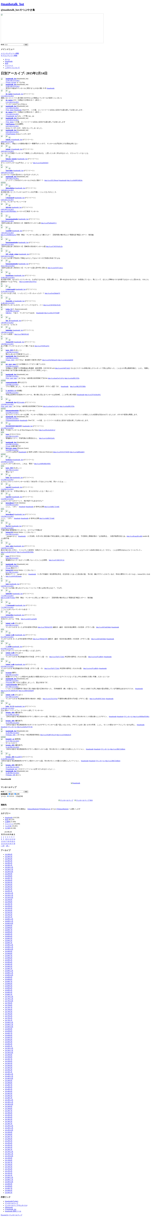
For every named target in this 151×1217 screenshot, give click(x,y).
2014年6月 (8, 1087)
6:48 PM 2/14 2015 (7, 586)
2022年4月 (8, 884)
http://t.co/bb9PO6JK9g (74, 180)
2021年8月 (8, 902)
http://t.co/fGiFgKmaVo (50, 360)
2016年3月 (8, 1042)
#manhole (22, 507)
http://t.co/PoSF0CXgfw (97, 699)
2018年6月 (8, 984)
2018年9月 (8, 977)
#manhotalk (9, 61)
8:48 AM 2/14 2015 (7, 256)
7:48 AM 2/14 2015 (7, 221)
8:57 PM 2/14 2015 (12, 687)
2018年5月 (8, 986)
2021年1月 (8, 917)
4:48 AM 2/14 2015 (7, 141)
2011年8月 (8, 1160)
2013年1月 (8, 1124)
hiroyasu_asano (11, 448)
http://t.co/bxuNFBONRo (25, 552)
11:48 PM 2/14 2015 (12, 773)
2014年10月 (9, 1078)
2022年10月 (9, 872)
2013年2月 (8, 1121)
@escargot (9, 682)
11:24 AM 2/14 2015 (7, 291)
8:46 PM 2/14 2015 (12, 675)
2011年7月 (8, 1162)
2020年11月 (9, 921)
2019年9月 (8, 951)
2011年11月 (9, 1154)
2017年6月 (8, 1009)
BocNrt (8, 526)
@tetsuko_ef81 (11, 735)
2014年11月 (9, 1076)
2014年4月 (8, 1091)
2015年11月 (9, 1050)
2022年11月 (9, 869)
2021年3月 (8, 912)
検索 (2, 44)
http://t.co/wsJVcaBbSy (96, 657)
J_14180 (9, 646)
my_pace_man (11, 364)
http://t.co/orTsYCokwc (55, 268)
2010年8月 (8, 1186)
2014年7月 (8, 1085)
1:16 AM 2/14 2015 (12, 114)
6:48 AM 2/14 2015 (7, 200)
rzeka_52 (9, 309)
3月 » (7, 846)
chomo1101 (10, 342)
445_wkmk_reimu (12, 254)
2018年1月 (8, 994)
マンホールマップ (11, 1203)
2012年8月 (8, 1134)
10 (6, 839)
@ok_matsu (10, 110)
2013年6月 (8, 1113)
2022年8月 (8, 876)
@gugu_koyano (11, 82)
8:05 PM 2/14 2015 (12, 625)
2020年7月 (8, 930)
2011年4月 (8, 1169)
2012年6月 (8, 1139)
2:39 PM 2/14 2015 (12, 384)
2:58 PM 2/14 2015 (12, 393)
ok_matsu (9, 94)
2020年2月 (8, 940)
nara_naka (9, 546)
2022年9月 (8, 874)
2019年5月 (8, 960)
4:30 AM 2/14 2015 (12, 132)
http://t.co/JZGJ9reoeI (51, 180)
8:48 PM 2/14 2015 (12, 680)
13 (12, 839)
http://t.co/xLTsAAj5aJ (50, 699)
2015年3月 (8, 1068)
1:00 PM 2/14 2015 (7, 323)
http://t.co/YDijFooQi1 (42, 346)
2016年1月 (8, 1046)
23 (4, 843)
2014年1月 (8, 1098)
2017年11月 (9, 999)
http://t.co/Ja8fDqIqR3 (77, 452)
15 (2, 841)
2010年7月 (8, 1188)
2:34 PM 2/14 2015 (12, 366)
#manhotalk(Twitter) (11, 1201)
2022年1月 (8, 891)
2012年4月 (8, 1143)
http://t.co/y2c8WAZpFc (47, 438)
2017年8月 (8, 1005)
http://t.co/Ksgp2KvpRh (134, 536)
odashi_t (9, 139)
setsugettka (9, 615)
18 (8, 841)
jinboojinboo (10, 188)
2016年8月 (8, 1031)
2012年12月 (9, 1126)
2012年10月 (9, 1130)
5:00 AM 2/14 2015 (12, 178)
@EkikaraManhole (62, 809)
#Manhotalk (9, 1207)
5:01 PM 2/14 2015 (12, 470)
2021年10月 (9, 897)
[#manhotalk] (75, 783)
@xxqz (8, 446)
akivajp (8, 207)
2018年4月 (8, 988)
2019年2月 (8, 966)
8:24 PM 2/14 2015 (7, 648)
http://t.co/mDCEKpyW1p (27, 281)
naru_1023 (9, 350)
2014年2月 (8, 1096)
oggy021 (9, 487)
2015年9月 (8, 1055)
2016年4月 (8, 1040)
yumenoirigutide (11, 382)
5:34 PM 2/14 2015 (12, 505)
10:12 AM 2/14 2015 (7, 266)
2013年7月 (8, 1111)
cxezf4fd (9, 231)
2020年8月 (8, 928)
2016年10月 (9, 1027)
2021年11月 (9, 895)
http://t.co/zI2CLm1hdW (29, 619)
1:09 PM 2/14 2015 (12, 358)
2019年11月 (9, 947)
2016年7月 (8, 1033)
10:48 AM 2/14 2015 (7, 277)
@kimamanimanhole (12, 420)
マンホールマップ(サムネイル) (16, 1205)
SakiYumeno (10, 124)
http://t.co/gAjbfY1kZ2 (62, 368)
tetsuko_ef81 (10, 712)
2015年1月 (8, 1072)
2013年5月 (8, 1115)
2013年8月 (8, 1109)
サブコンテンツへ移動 (9, 55)
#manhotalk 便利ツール (13, 1211)
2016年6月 (8, 1035)
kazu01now (10, 275)
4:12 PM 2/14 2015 (7, 428)
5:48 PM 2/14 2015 (7, 548)
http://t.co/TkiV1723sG (56, 657)
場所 (12, 794)
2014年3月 (8, 1093)
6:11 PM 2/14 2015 (12, 572)
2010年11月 (9, 1180)
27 (12, 843)
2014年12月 (9, 1074)
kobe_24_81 (10, 706)
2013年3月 (8, 1119)
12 (10, 839)
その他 (7, 828)
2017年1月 (8, 1020)
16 (4, 841)
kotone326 (9, 532)
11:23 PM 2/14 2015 (12, 714)
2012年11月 (9, 1128)
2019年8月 (8, 953)
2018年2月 (8, 992)
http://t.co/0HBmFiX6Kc (141, 716)
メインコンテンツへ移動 (10, 53)
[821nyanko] (7, 400)
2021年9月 (8, 900)
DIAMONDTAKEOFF (14, 426)
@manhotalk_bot (11, 116)
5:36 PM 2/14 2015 (7, 516)
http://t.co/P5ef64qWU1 (49, 223)
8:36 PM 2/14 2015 (7, 666)
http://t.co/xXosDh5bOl (40, 163)
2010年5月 (8, 1193)
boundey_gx (10, 739)
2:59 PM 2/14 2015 (7, 404)
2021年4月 (8, 910)
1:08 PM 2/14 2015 (12, 352)
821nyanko (21, 402)
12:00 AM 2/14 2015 (12, 80)
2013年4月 (8, 1117)
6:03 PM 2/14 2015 (12, 566)
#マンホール (128, 716)
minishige (9, 330)
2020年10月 (9, 923)
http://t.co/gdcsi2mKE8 (65, 360)
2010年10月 (9, 1182)
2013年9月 (8, 1106)
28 (14, 843)
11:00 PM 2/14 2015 (7, 708)
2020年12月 (9, 919)
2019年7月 (8, 956)
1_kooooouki (10, 605)
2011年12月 (9, 1152)
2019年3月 (8, 964)
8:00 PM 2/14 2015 (7, 617)
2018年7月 (8, 981)
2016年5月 (8, 1037)
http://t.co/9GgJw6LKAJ (47, 430)
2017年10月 (9, 1001)
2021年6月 (8, 906)
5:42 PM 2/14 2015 (12, 534)
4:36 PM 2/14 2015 (7, 462)
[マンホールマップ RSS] (83, 800)
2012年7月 (8, 1137)
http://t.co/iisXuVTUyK (25, 727)
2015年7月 (8, 1059)
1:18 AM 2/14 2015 (12, 120)
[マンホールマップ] (65, 800)
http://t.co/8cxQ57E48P (51, 313)
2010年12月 (9, 1177)
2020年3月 (8, 938)
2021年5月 (8, 908)
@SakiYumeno (11, 134)
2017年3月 (8, 1016)
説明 (17, 794)
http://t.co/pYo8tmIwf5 (63, 735)
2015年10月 (9, 1053)
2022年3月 (8, 887)
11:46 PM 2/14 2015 (12, 767)
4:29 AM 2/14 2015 (12, 126)
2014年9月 (8, 1081)
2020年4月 (8, 936)
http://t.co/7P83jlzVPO (45, 627)
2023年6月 (8, 854)
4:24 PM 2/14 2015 (12, 444)
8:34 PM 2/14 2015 (12, 655)
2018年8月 (8, 979)
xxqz (7, 434)
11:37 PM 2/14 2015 (12, 741)
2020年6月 (8, 932)
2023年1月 (8, 865)
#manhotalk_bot (12, 4)
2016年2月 (8, 1044)
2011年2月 (8, 1173)
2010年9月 (8, 1184)
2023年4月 (8, 859)
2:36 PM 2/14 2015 (12, 376)
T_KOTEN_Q (11, 391)
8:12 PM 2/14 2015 (7, 637)
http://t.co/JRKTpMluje (117, 749)
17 (6, 841)
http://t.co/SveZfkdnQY (52, 293)
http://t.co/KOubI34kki (103, 627)
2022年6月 (8, 880)
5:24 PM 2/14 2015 (7, 489)
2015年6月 (8, 1061)
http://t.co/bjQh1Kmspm (13, 576)
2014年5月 (8, 1089)
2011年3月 (8, 1171)
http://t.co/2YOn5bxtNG (93, 395)
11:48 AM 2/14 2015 (7, 303)
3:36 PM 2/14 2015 (12, 418)
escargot (9, 672)
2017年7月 (8, 1007)
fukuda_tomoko (11, 159)
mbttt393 (9, 593)
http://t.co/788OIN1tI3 (21, 334)
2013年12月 (9, 1100)
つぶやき (8, 826)
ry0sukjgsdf (10, 198)
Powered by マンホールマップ (11, 1215)
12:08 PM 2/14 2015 (12, 311)
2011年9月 (8, 1158)
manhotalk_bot (11, 78)
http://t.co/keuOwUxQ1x (56, 378)
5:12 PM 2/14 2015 (7, 479)
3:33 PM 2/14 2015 (12, 412)
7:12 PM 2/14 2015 (7, 596)
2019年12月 (9, 945)
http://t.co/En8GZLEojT (9, 552)
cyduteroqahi (10, 289)
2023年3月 (8, 861)
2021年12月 (9, 893)
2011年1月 (8, 1175)
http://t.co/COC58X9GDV (9, 691)
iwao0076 (18, 757)
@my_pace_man (11, 378)
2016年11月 (9, 1025)
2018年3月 (8, 990)
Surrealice (9, 170)
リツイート (9, 65)
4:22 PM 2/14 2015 (12, 436)
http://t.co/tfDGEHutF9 (26, 691)
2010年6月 (8, 1190)
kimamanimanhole (12, 410)
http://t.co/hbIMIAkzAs (8, 235)
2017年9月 (8, 1003)
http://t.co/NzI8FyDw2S (48, 735)
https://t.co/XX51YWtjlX (61, 452)
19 (10, 841)
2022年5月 (8, 882)
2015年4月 (8, 1065)
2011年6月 (8, 1165)
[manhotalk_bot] (7, 92)
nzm (7, 584)
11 (8, 839)
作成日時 (19, 796)
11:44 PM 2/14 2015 (12, 747)
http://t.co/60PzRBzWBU (42, 464)
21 (14, 841)
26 (10, 843)
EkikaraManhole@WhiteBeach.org (39, 809)
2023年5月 (8, 856)
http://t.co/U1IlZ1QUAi (56, 560)
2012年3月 (8, 1145)
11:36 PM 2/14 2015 (12, 733)
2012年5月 (8, 1141)
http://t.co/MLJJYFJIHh (78, 386)
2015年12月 (9, 1048)
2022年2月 (8, 889)
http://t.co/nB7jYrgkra (8, 597)
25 (8, 843)
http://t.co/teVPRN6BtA (8, 211)
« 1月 (3, 846)
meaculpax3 (10, 503)
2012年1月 (8, 1149)
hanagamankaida (12, 219)
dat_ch (8, 320)
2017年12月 (9, 996)
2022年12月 (9, 867)
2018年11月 (9, 973)
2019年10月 (9, 949)
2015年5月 (8, 1063)
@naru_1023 (10, 360)
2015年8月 (8, 1057)
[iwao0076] (7, 755)
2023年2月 (8, 863)
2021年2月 (8, 915)
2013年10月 (9, 1104)
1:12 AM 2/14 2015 (7, 96)
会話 (6, 63)
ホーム (7, 59)
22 (2, 843)
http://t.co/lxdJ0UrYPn (72, 378)
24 (6, 843)
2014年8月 (8, 1083)
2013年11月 (9, 1102)
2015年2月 (8, 1070)
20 (12, 841)
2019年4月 (8, 962)
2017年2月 (8, 1018)
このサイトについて (12, 68)
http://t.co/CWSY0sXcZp (54, 246)
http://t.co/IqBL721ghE (51, 507)
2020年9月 (8, 925)
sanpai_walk (10, 623)
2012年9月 (8, 1132)
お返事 (7, 822)
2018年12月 (9, 971)
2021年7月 (8, 904)
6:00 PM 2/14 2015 (12, 558)
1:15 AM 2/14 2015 (12, 108)
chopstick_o (10, 301)
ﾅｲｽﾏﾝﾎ (11, 796)
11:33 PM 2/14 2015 (12, 723)
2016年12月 (9, 1022)
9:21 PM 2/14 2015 (12, 697)
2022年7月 (8, 878)
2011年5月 (8, 1167)
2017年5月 (8, 1012)
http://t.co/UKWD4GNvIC (52, 305)
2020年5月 (8, 934)
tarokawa (9, 460)
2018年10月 (9, 975)
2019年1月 (8, 968)
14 (14, 839)
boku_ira (9, 477)
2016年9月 (8, 1029)
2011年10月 (9, 1156)
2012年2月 (8, 1147)
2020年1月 (8, 943)
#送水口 (9, 313)
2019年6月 (8, 958)
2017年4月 (8, 1014)
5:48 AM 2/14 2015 (7, 190)
